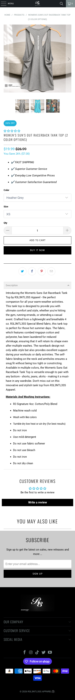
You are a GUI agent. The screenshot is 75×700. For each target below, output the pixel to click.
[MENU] (1, 3)
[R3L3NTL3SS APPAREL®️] (37, 3)
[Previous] (6, 59)
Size (6, 206)
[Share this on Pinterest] (42, 271)
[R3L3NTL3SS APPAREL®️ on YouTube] (50, 652)
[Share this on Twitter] (22, 271)
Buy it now (37, 250)
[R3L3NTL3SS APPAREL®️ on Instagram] (31, 652)
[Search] (61, 3)
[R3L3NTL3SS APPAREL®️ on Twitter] (43, 652)
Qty (5, 222)
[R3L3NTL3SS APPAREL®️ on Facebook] (24, 652)
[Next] (69, 59)
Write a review (37, 502)
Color (6, 190)
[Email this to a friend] (51, 271)
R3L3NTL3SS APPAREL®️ (41, 691)
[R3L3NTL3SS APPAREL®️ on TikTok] (37, 652)
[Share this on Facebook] (32, 271)
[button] (12, 131)
